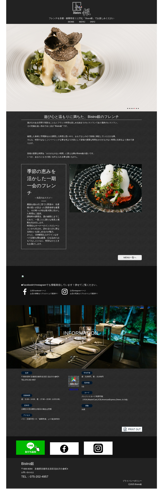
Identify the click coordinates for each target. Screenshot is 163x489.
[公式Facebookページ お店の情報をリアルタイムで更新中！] (25, 295)
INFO (92, 22)
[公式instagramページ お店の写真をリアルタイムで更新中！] (64, 295)
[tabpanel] (81, 67)
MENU (82, 22)
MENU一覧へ (130, 257)
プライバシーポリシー (132, 481)
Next (7, 67)
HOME (71, 22)
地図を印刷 (73, 389)
